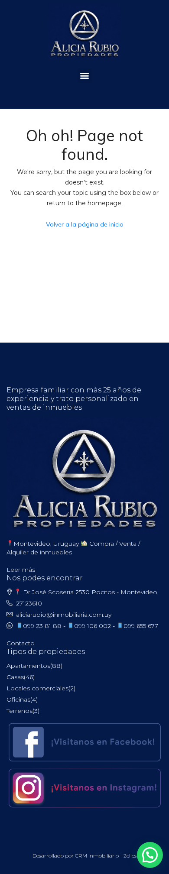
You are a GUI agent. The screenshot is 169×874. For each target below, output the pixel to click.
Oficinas (18, 699)
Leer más (20, 569)
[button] (85, 75)
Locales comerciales (37, 688)
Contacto (20, 643)
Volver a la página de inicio (85, 224)
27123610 (29, 603)
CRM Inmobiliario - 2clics (105, 855)
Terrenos (19, 711)
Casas (15, 677)
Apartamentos (28, 666)
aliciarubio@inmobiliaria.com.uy (63, 614)
